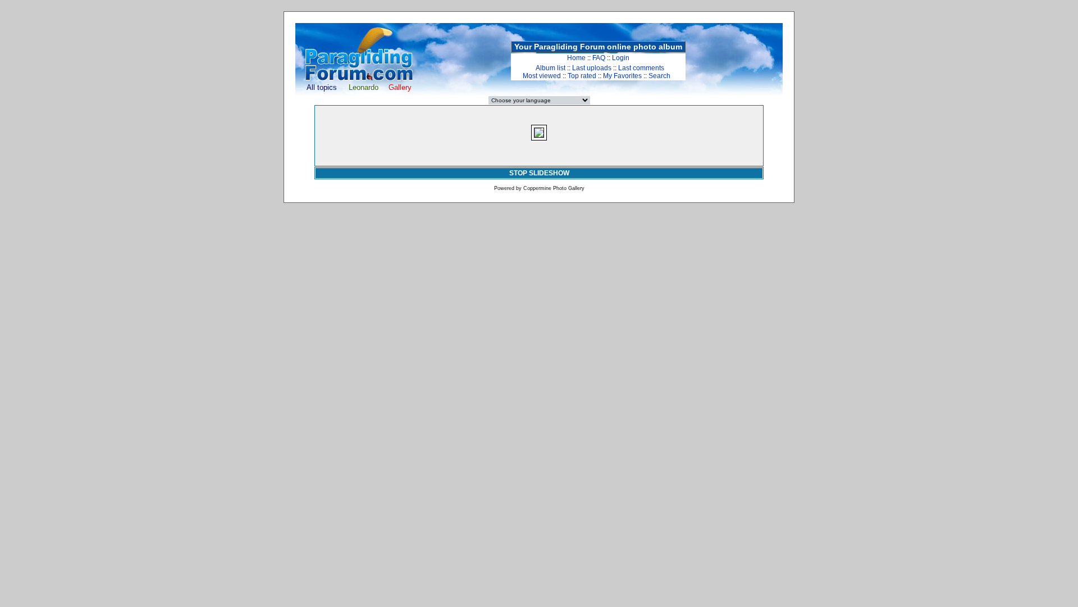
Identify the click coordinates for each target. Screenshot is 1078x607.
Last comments (641, 68)
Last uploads (591, 68)
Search (659, 76)
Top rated (582, 76)
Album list (550, 68)
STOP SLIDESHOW (539, 173)
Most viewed (542, 76)
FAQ (598, 58)
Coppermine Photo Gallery (553, 188)
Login (620, 58)
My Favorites (622, 76)
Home (576, 58)
